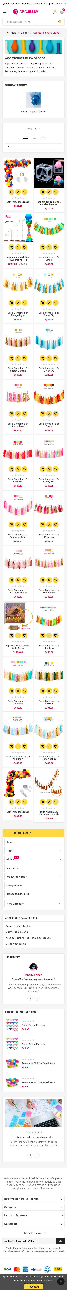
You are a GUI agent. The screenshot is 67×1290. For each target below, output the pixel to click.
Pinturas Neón (33, 975)
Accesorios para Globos (21, 918)
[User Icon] (55, 12)
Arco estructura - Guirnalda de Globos (28, 938)
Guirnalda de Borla (17, 932)
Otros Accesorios (16, 943)
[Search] (60, 22)
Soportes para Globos (33, 111)
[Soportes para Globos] (33, 99)
